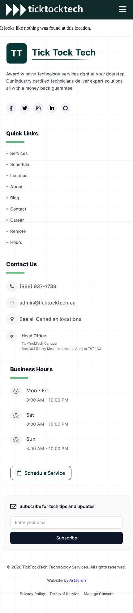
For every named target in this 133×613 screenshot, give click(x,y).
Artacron (77, 580)
